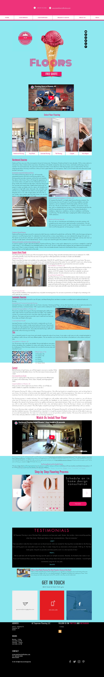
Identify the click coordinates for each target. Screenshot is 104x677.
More (29, 458)
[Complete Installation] (57, 508)
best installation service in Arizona (63, 460)
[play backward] (2, 449)
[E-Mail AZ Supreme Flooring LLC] (50, 8)
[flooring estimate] (85, 34)
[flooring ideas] (85, 46)
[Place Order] (53, 508)
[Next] (87, 493)
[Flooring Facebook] (70, 661)
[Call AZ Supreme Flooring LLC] (34, 8)
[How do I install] (85, 31)
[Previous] (17, 493)
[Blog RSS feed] (59, 631)
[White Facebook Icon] (79, 603)
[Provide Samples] (50, 508)
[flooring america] (85, 40)
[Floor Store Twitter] (74, 661)
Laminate (84, 457)
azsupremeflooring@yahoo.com (25, 609)
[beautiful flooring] (85, 37)
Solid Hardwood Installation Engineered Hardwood (61, 457)
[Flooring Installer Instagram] (79, 661)
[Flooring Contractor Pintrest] (83, 661)
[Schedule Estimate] (47, 508)
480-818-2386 (19, 656)
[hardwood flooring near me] (85, 43)
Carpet (79, 457)
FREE (28, 461)
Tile (76, 457)
